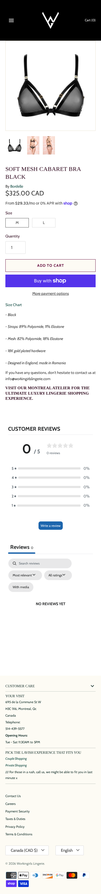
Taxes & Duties (15, 819)
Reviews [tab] (21, 547)
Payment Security (17, 811)
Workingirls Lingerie (30, 863)
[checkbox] (20, 587)
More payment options (50, 293)
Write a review (51, 526)
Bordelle (16, 186)
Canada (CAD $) (24, 850)
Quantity (12, 236)
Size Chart (13, 304)
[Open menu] (11, 20)
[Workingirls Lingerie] (50, 20)
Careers (10, 804)
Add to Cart (50, 265)
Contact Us (13, 796)
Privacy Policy (15, 827)
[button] (51, 468)
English (67, 850)
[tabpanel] (50, 610)
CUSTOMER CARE (20, 686)
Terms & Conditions (18, 834)
